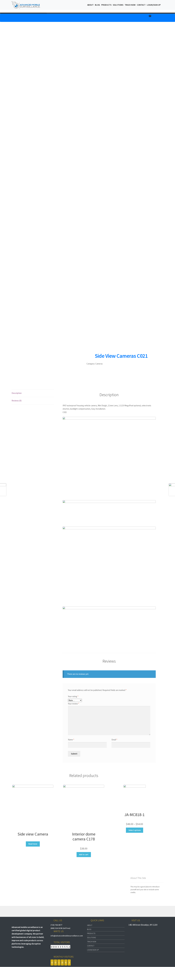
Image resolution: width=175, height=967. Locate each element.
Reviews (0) (16, 400)
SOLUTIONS (91, 937)
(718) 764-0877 (56, 925)
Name (71, 739)
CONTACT (90, 946)
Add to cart (83, 854)
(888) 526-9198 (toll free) (60, 928)
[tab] (33, 393)
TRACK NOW (91, 941)
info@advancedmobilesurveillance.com (67, 935)
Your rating (73, 696)
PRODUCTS (91, 933)
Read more (32, 844)
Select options (135, 830)
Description (17, 393)
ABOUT (89, 925)
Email (114, 739)
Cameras (99, 363)
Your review (73, 703)
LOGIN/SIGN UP (93, 950)
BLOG (89, 929)
